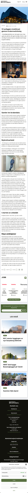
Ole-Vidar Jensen (14, 443)
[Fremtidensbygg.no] (6, 2)
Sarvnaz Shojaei (14, 448)
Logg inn (19, 1)
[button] (26, 464)
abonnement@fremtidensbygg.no (14, 414)
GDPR (14, 490)
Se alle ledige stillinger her (14, 299)
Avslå (14, 483)
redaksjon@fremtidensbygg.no (14, 410)
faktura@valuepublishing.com (14, 432)
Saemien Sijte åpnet (10, 391)
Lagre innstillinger (14, 487)
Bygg (5, 335)
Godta (14, 480)
